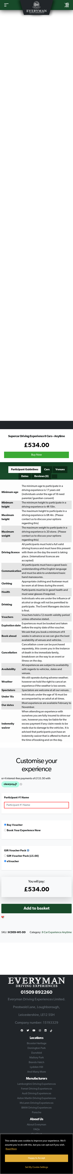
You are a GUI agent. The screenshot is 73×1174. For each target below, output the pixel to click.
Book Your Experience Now (23, 830)
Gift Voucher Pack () (22, 856)
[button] (2, 917)
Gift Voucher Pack (15, 850)
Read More (11, 1149)
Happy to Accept (36, 1158)
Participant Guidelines (24, 469)
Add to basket (37, 909)
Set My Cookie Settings (36, 1167)
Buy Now (36, 455)
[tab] (24, 469)
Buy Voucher (14, 825)
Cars (47, 469)
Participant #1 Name (16, 797)
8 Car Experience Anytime (57, 932)
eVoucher (12, 861)
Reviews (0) (41, 476)
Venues (60, 469)
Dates (24, 476)
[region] (36, 1154)
